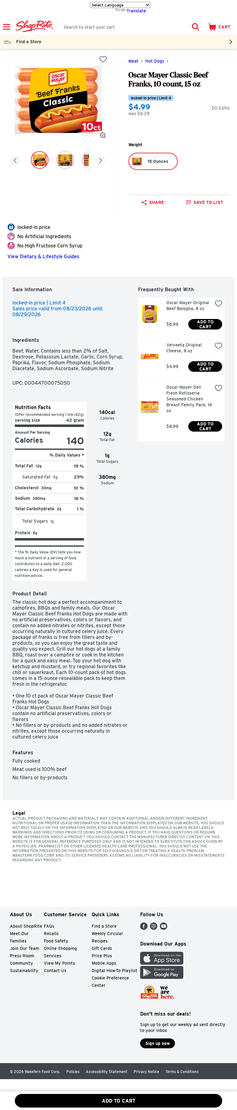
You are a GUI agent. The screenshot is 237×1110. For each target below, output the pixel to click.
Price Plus (102, 955)
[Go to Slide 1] (39, 159)
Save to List (208, 202)
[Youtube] (163, 928)
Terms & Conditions (182, 1071)
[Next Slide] (100, 161)
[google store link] (161, 977)
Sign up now (157, 1043)
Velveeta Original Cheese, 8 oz (184, 347)
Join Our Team (24, 948)
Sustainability (24, 970)
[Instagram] (153, 928)
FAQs (49, 926)
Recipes (100, 940)
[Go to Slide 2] (65, 159)
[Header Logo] (33, 26)
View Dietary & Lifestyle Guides (43, 256)
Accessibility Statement (106, 1071)
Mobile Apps (104, 963)
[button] (196, 26)
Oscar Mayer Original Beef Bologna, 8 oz (188, 305)
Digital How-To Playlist (114, 970)
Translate (136, 10)
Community (21, 963)
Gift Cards (102, 948)
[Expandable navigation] (6, 27)
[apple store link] (161, 963)
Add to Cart (206, 324)
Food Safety (56, 940)
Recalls (51, 933)
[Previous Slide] (15, 161)
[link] (204, 202)
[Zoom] (103, 135)
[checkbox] (103, 59)
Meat (133, 61)
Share (156, 202)
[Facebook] (144, 928)
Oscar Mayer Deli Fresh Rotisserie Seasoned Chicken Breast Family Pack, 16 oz (189, 399)
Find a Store (104, 926)
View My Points (59, 963)
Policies (73, 1071)
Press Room (22, 955)
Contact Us (55, 970)
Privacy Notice (146, 1071)
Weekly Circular (107, 933)
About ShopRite (26, 926)
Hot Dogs (154, 61)
